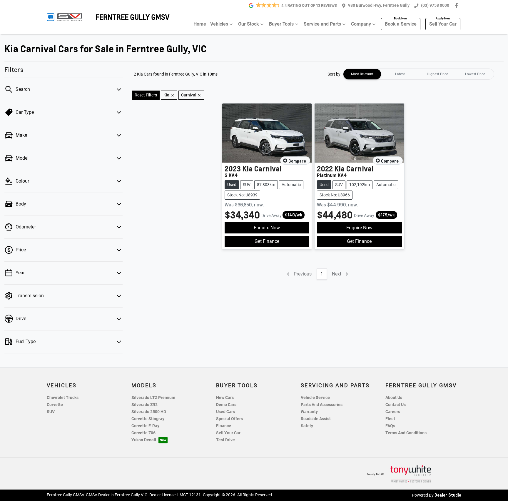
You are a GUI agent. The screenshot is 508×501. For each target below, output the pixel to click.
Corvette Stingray (147, 418)
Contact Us (395, 404)
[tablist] (418, 74)
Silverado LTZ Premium (153, 397)
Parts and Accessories (321, 404)
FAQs (390, 425)
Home (199, 24)
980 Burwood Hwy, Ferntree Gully (379, 5)
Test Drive (225, 439)
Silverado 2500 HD (148, 411)
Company (361, 24)
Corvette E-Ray (145, 425)
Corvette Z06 (143, 432)
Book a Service (401, 24)
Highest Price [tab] (437, 74)
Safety (307, 425)
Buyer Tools (281, 24)
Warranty (309, 411)
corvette (55, 404)
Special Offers (229, 418)
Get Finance (267, 241)
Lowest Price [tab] (475, 74)
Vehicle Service (315, 397)
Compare (297, 160)
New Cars (225, 397)
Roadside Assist (316, 418)
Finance (223, 425)
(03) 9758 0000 (435, 5)
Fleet (390, 418)
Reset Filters (146, 95)
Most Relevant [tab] (362, 74)
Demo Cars (226, 404)
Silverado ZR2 (144, 404)
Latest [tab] (400, 74)
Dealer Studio (448, 494)
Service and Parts (322, 24)
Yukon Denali (143, 439)
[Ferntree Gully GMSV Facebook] (457, 5)
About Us (393, 397)
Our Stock (248, 24)
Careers (392, 411)
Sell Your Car (443, 24)
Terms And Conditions (406, 432)
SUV (51, 411)
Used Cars (225, 411)
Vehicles (219, 24)
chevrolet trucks (62, 397)
